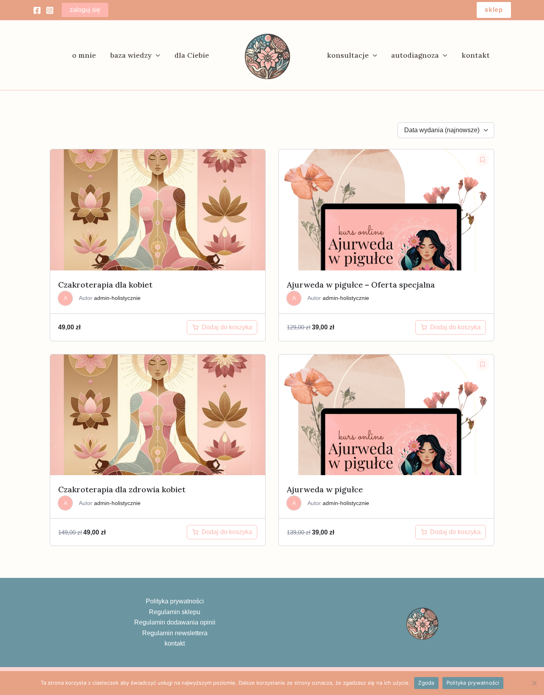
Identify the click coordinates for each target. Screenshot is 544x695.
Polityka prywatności (175, 601)
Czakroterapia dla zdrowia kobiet (122, 489)
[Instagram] (50, 10)
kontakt (476, 55)
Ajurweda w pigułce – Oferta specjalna (361, 285)
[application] (156, 55)
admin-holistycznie (117, 298)
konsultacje (348, 55)
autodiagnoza (415, 55)
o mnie (84, 55)
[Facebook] (37, 10)
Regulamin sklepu (174, 612)
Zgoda (426, 682)
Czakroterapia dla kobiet (105, 285)
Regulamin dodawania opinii (174, 622)
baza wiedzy (131, 55)
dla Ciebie (191, 55)
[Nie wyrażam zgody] (534, 683)
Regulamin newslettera (174, 633)
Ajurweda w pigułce (325, 489)
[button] (494, 10)
